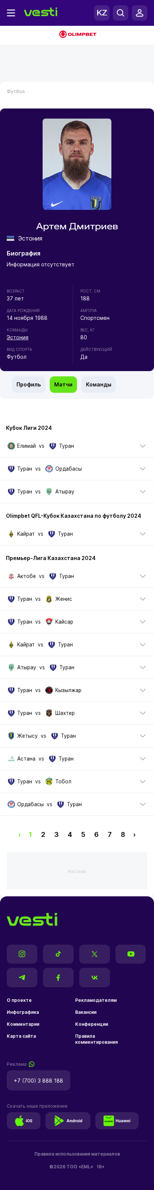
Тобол (63, 781)
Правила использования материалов (77, 1154)
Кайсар (64, 622)
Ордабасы (68, 469)
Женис (63, 599)
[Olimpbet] (77, 35)
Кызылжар (68, 690)
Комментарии (23, 1024)
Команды (98, 384)
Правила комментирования (96, 1039)
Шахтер (64, 713)
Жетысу (27, 736)
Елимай (26, 446)
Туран (66, 446)
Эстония (17, 337)
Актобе (26, 576)
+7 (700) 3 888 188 (38, 1080)
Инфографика (23, 1012)
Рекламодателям (96, 1000)
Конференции (91, 1024)
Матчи (63, 384)
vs (45, 446)
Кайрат (26, 534)
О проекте (19, 1000)
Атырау (64, 492)
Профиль (28, 384)
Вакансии (85, 1012)
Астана (26, 759)
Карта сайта (21, 1036)
